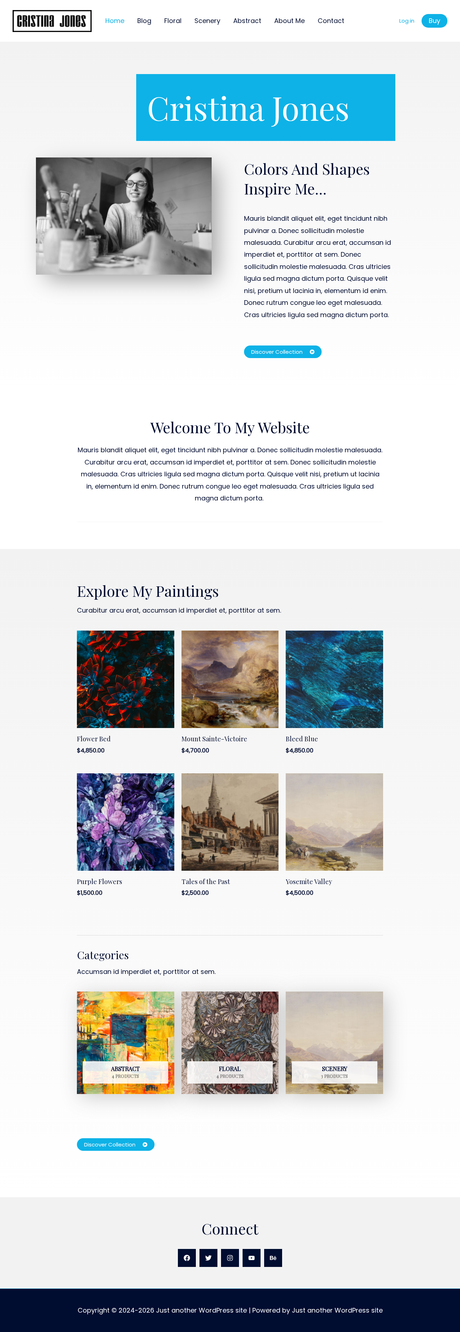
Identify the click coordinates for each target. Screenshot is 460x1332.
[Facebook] (187, 1258)
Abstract (247, 20)
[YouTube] (252, 1258)
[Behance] (273, 1258)
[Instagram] (230, 1258)
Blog (144, 20)
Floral (172, 20)
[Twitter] (208, 1258)
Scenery (207, 20)
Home (114, 20)
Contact (331, 20)
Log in (406, 20)
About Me (289, 20)
